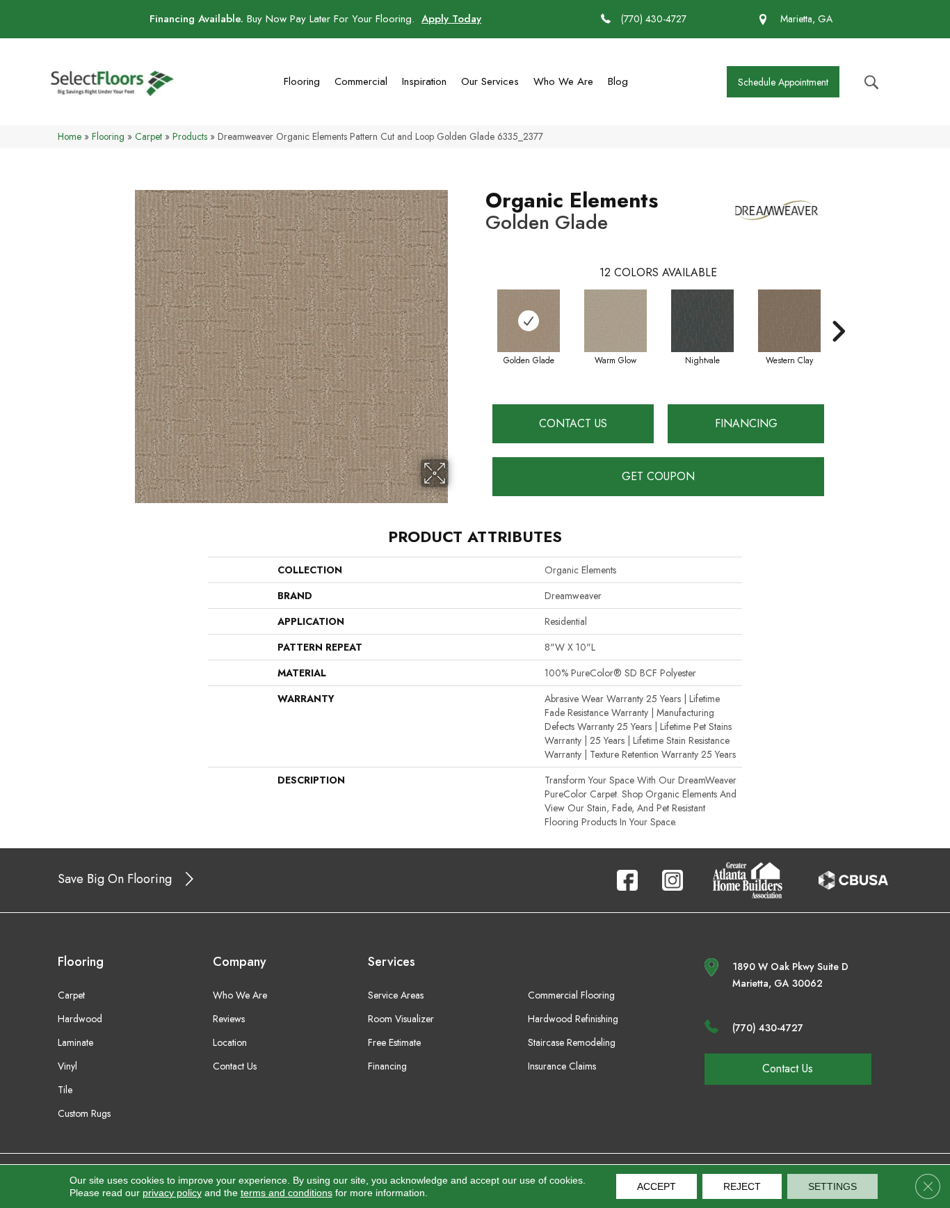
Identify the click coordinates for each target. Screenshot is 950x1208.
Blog (618, 81)
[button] (783, 81)
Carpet (148, 136)
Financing (746, 423)
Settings (832, 1186)
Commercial (361, 81)
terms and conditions (286, 1192)
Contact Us (573, 423)
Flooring (302, 81)
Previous (478, 310)
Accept (656, 1186)
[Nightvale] (702, 321)
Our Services (490, 81)
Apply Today (451, 18)
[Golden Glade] (528, 321)
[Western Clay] (789, 321)
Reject (742, 1186)
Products (189, 136)
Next (838, 310)
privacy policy (172, 1192)
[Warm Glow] (615, 321)
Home (69, 136)
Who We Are (563, 81)
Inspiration (424, 81)
